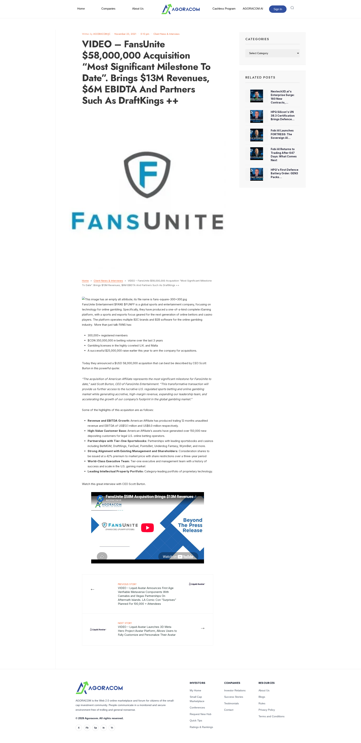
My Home (195, 690)
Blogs (262, 696)
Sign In (278, 9)
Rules (262, 703)
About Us (138, 8)
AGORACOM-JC (101, 34)
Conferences (197, 707)
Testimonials (231, 703)
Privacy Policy (267, 709)
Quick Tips (196, 720)
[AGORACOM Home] (99, 687)
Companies (108, 8)
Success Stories (233, 696)
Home (81, 8)
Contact (228, 709)
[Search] (292, 7)
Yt (112, 727)
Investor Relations (235, 690)
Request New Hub (200, 714)
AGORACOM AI (253, 8)
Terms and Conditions (271, 716)
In (104, 727)
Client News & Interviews (166, 34)
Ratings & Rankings (201, 727)
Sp (95, 727)
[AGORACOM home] (180, 9)
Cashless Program (224, 8)
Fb (87, 727)
